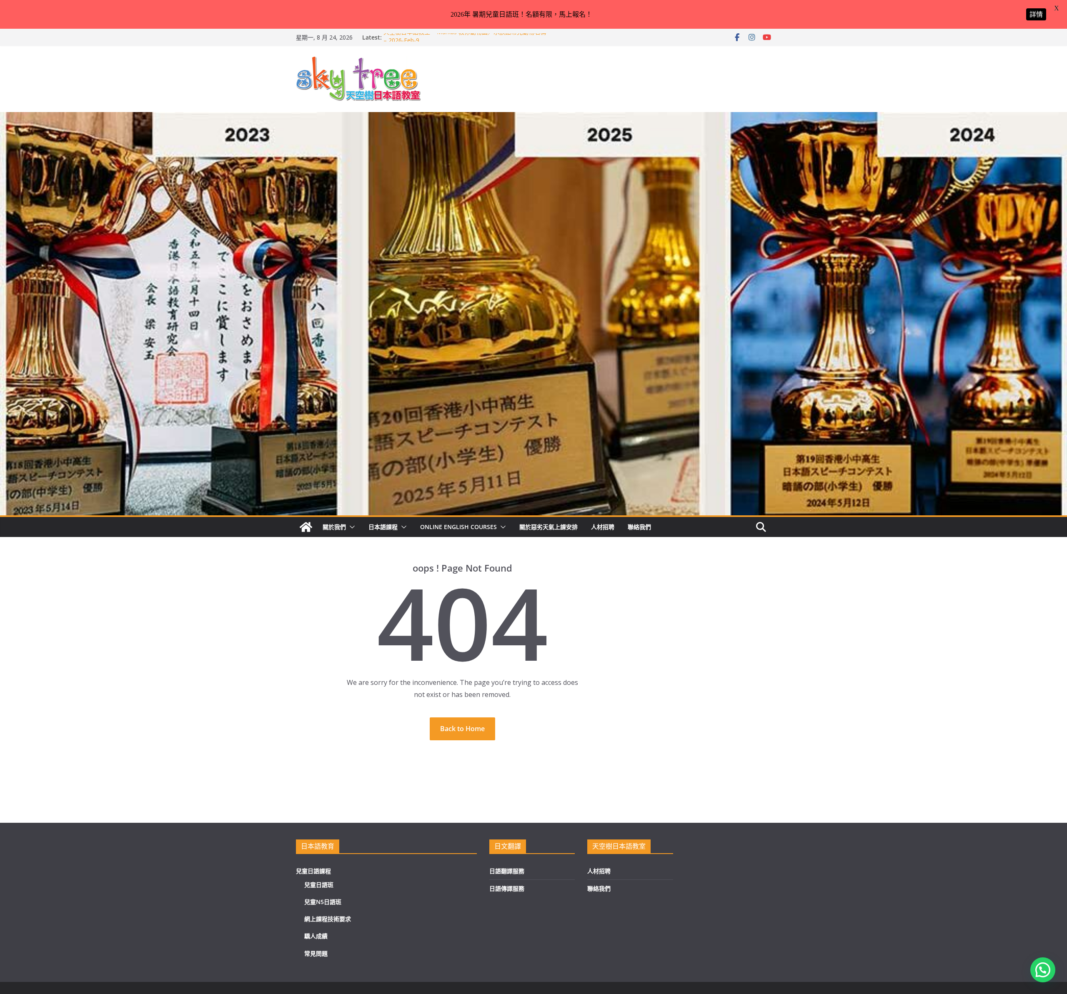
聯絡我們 (639, 527)
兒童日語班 (318, 885)
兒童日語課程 (313, 871)
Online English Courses (458, 527)
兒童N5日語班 (322, 902)
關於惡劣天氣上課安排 (548, 527)
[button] (350, 527)
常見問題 (316, 953)
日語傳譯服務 (506, 888)
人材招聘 (602, 527)
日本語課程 (383, 527)
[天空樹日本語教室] (306, 527)
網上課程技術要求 (327, 919)
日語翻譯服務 (506, 871)
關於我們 (334, 527)
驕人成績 (316, 936)
